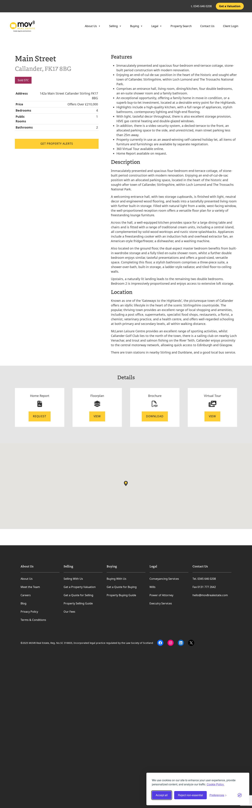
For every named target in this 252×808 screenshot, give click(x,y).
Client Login (230, 26)
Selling (113, 26)
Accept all (162, 795)
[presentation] (7, 45)
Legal (154, 26)
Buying (134, 26)
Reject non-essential (190, 795)
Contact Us (207, 26)
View (97, 416)
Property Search (181, 26)
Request (39, 416)
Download (154, 416)
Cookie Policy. (215, 784)
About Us (91, 26)
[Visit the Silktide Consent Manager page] (240, 795)
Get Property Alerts (56, 143)
